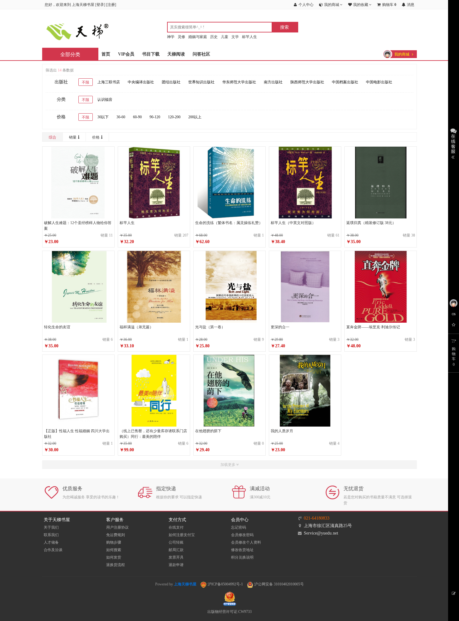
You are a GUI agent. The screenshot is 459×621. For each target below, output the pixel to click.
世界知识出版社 (201, 82)
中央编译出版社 (141, 82)
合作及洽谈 (53, 550)
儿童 (224, 37)
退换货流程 (115, 565)
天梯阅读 (176, 54)
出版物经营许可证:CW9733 (229, 611)
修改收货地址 (242, 550)
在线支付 (176, 527)
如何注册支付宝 (182, 535)
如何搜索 (113, 550)
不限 (85, 82)
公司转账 (176, 542)
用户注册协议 (117, 527)
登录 (100, 4)
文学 (235, 37)
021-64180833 (316, 518)
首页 (105, 54)
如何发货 (113, 557)
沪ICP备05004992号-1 (225, 584)
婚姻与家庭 (197, 37)
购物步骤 (113, 542)
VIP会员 (126, 54)
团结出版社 (171, 82)
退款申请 (176, 565)
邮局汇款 (176, 550)
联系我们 (51, 535)
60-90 (137, 117)
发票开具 (176, 557)
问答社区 (201, 54)
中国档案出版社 (345, 82)
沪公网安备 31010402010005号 (278, 584)
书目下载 (151, 54)
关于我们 (51, 527)
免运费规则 (115, 535)
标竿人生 (249, 37)
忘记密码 (238, 527)
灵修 (181, 37)
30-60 (120, 117)
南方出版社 (273, 82)
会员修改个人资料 (246, 542)
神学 (171, 37)
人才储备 (51, 542)
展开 (453, 143)
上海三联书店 (108, 82)
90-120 (155, 117)
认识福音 (104, 99)
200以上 (194, 117)
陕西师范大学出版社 (307, 82)
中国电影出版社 (379, 82)
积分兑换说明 (242, 557)
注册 (111, 4)
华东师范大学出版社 (239, 82)
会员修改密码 (242, 535)
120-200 (174, 117)
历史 (214, 37)
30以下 (103, 117)
